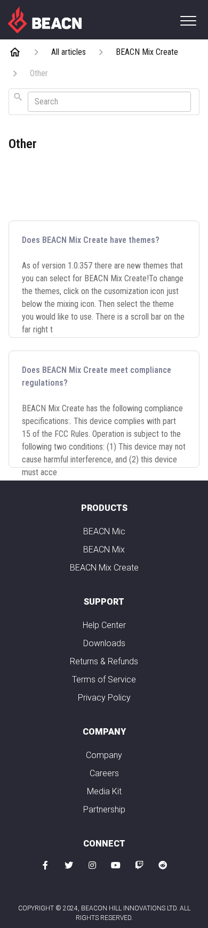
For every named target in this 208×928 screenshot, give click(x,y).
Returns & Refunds (104, 661)
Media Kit (104, 791)
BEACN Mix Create (104, 568)
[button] (188, 20)
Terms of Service (104, 679)
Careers (104, 773)
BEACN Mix (104, 549)
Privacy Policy (104, 698)
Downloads (104, 643)
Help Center (104, 625)
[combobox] (104, 101)
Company (104, 755)
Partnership (104, 809)
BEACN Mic (104, 531)
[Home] (45, 19)
